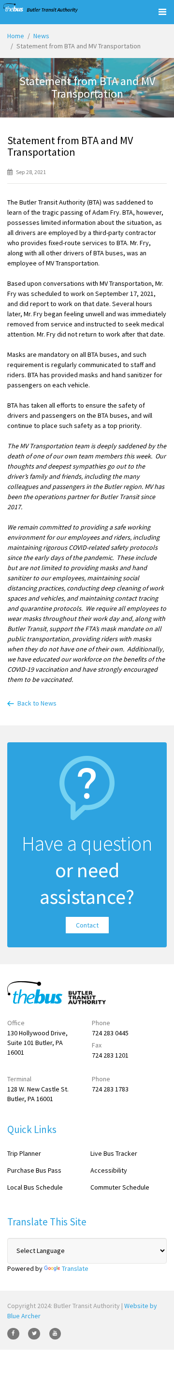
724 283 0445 (110, 1033)
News (41, 35)
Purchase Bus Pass (34, 1170)
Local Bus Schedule (35, 1187)
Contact (87, 925)
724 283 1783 (110, 1089)
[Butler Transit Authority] (40, 8)
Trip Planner (24, 1153)
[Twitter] (34, 1334)
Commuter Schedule (119, 1187)
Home (15, 35)
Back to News (37, 703)
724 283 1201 (110, 1055)
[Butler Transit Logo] (51, 992)
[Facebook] (13, 1334)
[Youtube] (55, 1334)
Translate (75, 1268)
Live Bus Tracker (113, 1153)
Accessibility (108, 1170)
